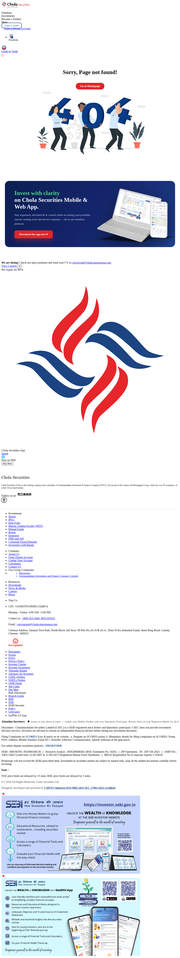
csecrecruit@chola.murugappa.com (91, 262)
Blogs (11, 594)
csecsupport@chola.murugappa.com (37, 624)
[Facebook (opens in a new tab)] (30, 494)
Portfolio (13, 39)
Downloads (14, 585)
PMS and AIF (16, 538)
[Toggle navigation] (2, 55)
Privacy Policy (16, 661)
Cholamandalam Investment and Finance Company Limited (48, 576)
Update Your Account (20, 560)
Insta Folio (14, 522)
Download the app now (32, 234)
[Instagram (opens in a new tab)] (27, 494)
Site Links (14, 686)
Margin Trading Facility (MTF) (25, 526)
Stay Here (7, 463)
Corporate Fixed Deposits (22, 541)
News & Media (16, 588)
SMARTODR (53, 745)
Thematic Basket (17, 670)
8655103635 (48, 618)
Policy (11, 708)
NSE (11, 702)
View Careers (9, 265)
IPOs (11, 519)
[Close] (3, 794)
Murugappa (24, 573)
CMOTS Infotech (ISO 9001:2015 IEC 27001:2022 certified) (79, 787)
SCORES (31, 736)
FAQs (11, 658)
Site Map (13, 689)
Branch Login (16, 695)
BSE (11, 699)
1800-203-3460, (31, 618)
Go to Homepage (90, 86)
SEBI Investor (16, 705)
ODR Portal (15, 683)
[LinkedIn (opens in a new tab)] (19, 494)
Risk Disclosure (17, 692)
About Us (13, 554)
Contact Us (14, 566)
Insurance (13, 535)
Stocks (12, 516)
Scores (12, 654)
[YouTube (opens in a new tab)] (22, 494)
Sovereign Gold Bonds (21, 544)
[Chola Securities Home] (15, 6)
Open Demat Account (20, 557)
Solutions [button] (6, 12)
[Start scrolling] (29, 721)
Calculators (14, 563)
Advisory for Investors (20, 673)
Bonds (12, 532)
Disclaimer (14, 651)
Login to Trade (12, 25)
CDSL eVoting (16, 676)
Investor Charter (17, 664)
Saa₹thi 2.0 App (17, 715)
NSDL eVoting (16, 680)
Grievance (14, 711)
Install (4, 453)
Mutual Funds (16, 529)
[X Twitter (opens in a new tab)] (24, 494)
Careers (12, 591)
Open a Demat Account (17, 28)
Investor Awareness (19, 667)
